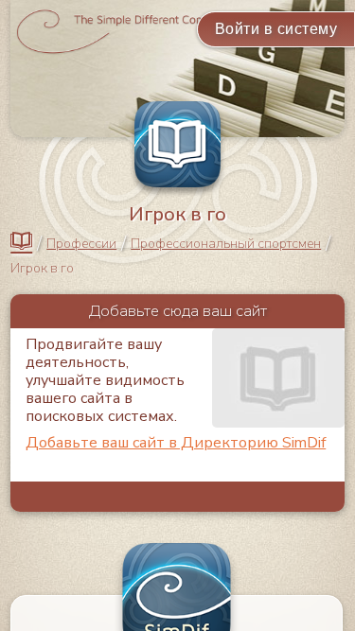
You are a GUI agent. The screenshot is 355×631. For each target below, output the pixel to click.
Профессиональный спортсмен (226, 244)
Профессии (81, 244)
